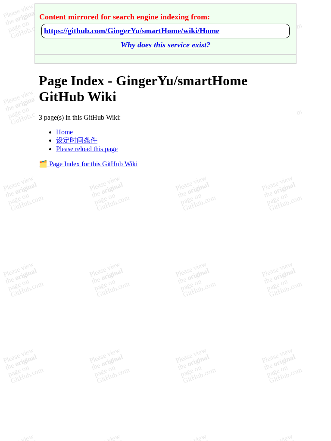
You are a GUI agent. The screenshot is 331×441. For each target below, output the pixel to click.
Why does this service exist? (165, 44)
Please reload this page (87, 148)
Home (64, 132)
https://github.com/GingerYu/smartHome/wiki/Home (131, 30)
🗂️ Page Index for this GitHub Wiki (88, 164)
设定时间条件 (76, 140)
